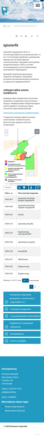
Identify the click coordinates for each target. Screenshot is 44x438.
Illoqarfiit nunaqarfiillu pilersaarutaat (25, 26)
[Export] (32, 188)
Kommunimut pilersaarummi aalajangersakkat (21, 113)
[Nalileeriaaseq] (32, 36)
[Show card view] (19, 188)
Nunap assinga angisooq (14, 407)
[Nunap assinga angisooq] (26, 36)
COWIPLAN (38, 434)
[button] (6, 130)
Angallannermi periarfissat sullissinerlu (21, 325)
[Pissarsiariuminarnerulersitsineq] (38, 36)
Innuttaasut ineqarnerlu (20, 309)
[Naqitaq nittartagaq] (17, 36)
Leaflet (11, 183)
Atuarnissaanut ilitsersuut (15, 411)
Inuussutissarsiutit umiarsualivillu (25, 316)
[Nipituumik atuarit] (21, 36)
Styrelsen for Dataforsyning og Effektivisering (27, 183)
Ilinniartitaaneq (16, 334)
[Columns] (25, 188)
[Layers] (37, 131)
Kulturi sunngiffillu (18, 341)
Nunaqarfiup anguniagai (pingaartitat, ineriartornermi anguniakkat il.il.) (22, 298)
